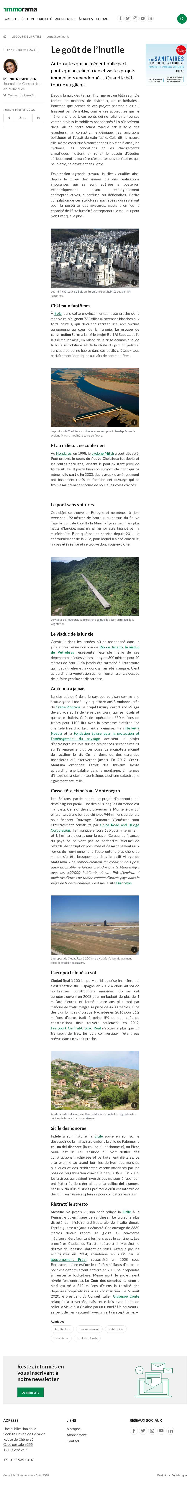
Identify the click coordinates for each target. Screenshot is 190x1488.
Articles (11, 19)
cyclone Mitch (103, 453)
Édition (28, 19)
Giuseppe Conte (126, 1296)
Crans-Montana (68, 707)
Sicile (99, 1136)
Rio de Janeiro (111, 647)
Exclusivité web (87, 1338)
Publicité (44, 19)
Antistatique (179, 1475)
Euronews (124, 883)
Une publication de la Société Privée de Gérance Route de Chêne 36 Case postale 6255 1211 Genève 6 (24, 1439)
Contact (103, 19)
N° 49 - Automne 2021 (21, 49)
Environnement (89, 1329)
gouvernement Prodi (68, 1259)
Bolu (58, 313)
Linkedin (28, 95)
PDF (25, 118)
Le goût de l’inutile (26, 36)
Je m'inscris (30, 1392)
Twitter (12, 95)
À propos (86, 19)
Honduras (63, 453)
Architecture (62, 1329)
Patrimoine (116, 1329)
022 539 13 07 (22, 1460)
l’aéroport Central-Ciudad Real (76, 1028)
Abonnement (65, 19)
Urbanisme (61, 1338)
